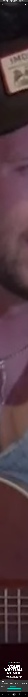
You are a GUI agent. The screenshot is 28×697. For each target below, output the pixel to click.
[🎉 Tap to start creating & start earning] (14, 694)
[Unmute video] (25, 4)
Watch (6, 4)
